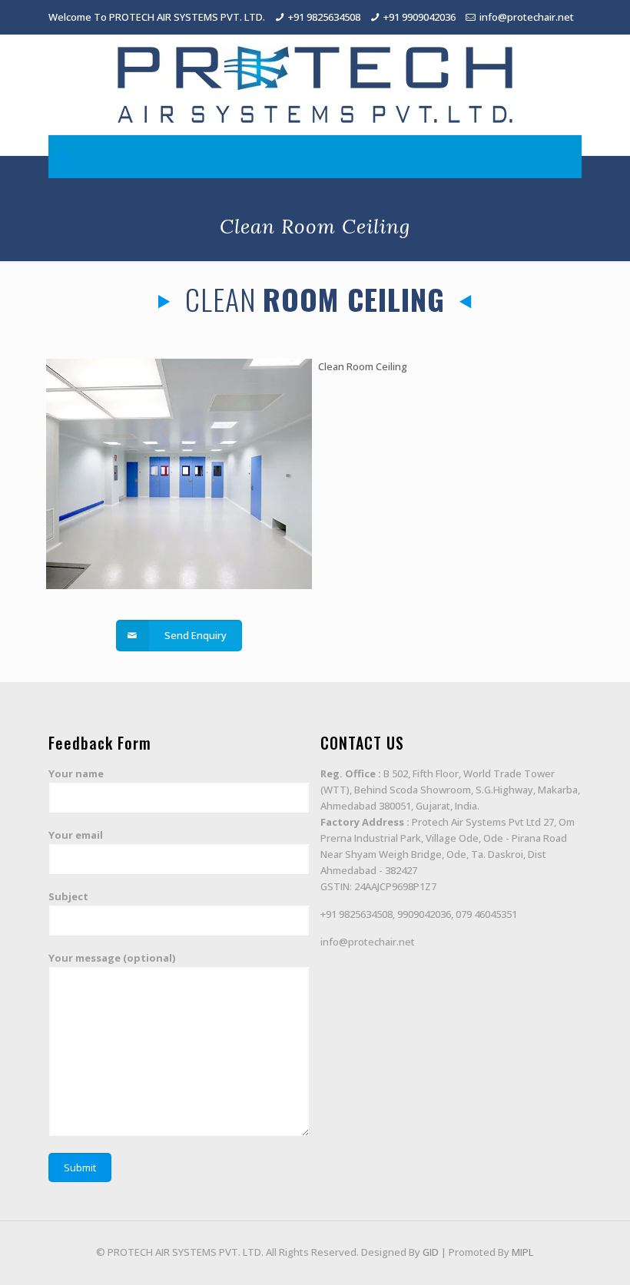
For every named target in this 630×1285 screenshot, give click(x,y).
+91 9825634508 (324, 17)
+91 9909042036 (419, 17)
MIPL (522, 1252)
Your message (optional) (111, 958)
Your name (76, 773)
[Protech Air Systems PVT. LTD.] (315, 84)
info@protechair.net (526, 17)
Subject (68, 896)
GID (431, 1252)
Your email (75, 835)
